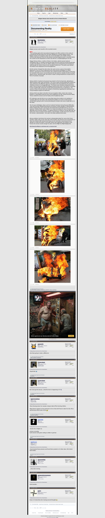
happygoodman (35, 399)
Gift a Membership (63, 512)
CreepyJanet (41, 362)
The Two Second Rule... (55, 510)
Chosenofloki (41, 459)
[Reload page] (31, 16)
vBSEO (57, 517)
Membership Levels (56, 512)
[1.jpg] (52, 143)
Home (38, 13)
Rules (62, 13)
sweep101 (40, 344)
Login (49, 13)
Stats (67, 13)
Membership (55, 13)
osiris (39, 490)
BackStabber (41, 40)
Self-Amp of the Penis (49, 510)
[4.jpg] (52, 236)
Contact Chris (34, 512)
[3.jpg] (52, 209)
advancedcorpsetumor (44, 475)
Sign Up (44, 13)
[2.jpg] (52, 176)
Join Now (66, 29)
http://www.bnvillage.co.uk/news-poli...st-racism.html (43, 126)
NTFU (72, 512)
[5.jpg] (52, 267)
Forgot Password (40, 512)
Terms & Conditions (48, 512)
